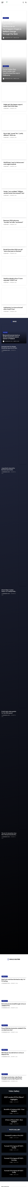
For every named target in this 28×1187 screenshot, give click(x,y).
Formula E (4, 1000)
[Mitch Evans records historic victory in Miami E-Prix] (14, 1043)
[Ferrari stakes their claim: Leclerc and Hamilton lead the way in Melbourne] (14, 62)
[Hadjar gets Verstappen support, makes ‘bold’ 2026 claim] (14, 93)
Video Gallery (14, 1091)
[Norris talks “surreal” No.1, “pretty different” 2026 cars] (14, 122)
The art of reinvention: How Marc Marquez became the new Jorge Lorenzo (8, 834)
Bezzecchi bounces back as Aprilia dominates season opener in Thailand (11, 336)
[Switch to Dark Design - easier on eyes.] (23, 2)
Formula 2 (4, 976)
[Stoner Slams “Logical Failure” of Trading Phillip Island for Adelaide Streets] (23, 648)
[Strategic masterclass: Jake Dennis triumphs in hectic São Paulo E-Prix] (14, 1067)
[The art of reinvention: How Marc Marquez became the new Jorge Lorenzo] (23, 891)
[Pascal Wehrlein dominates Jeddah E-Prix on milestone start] (14, 1018)
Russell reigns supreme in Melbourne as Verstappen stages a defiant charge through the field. (12, 27)
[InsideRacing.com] (13, 2)
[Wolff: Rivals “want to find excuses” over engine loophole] (14, 151)
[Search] (26, 2)
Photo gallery (14, 1129)
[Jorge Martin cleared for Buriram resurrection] (23, 526)
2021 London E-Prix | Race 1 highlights (14, 1098)
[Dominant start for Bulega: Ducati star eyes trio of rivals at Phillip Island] (23, 405)
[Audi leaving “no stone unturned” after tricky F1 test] (14, 296)
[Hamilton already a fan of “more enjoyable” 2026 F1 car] (14, 267)
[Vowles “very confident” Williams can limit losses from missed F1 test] (14, 180)
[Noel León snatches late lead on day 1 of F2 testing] (14, 969)
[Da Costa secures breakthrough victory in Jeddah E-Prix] (14, 994)
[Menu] (2, 2)
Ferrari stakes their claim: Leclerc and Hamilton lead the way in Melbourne (11, 72)
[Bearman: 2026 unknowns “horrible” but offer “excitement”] (14, 209)
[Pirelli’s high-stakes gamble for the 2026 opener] (23, 770)
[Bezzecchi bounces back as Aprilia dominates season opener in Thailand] (14, 333)
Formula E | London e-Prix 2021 (14, 1135)
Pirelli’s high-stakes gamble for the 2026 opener (8, 712)
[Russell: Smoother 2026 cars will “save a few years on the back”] (14, 238)
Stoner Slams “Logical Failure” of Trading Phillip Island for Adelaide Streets (8, 591)
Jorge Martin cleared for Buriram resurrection (8, 468)
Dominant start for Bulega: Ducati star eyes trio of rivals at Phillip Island (9, 348)
